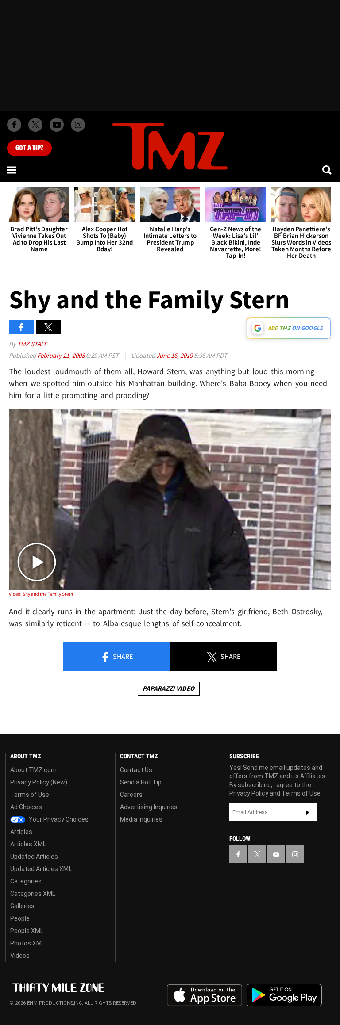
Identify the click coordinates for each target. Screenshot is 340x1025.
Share (122, 656)
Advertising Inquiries (149, 807)
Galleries (22, 906)
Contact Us (136, 769)
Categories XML (32, 893)
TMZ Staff (32, 344)
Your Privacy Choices (58, 819)
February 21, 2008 (61, 355)
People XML (26, 930)
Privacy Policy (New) (38, 782)
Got (29, 148)
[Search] (327, 169)
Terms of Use (29, 794)
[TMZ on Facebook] (14, 125)
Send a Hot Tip (141, 782)
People (20, 918)
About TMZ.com (33, 769)
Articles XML (28, 844)
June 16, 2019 (175, 355)
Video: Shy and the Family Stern (41, 594)
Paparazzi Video (168, 688)
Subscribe (308, 812)
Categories (26, 881)
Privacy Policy (248, 793)
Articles (21, 831)
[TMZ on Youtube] (57, 125)
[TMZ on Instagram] (78, 125)
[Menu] (12, 169)
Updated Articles (34, 856)
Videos (20, 955)
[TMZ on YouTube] (276, 854)
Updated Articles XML (41, 868)
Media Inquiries (141, 819)
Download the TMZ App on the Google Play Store (284, 995)
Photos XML (27, 943)
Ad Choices (26, 807)
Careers (131, 794)
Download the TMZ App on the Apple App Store (204, 995)
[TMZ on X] (35, 125)
